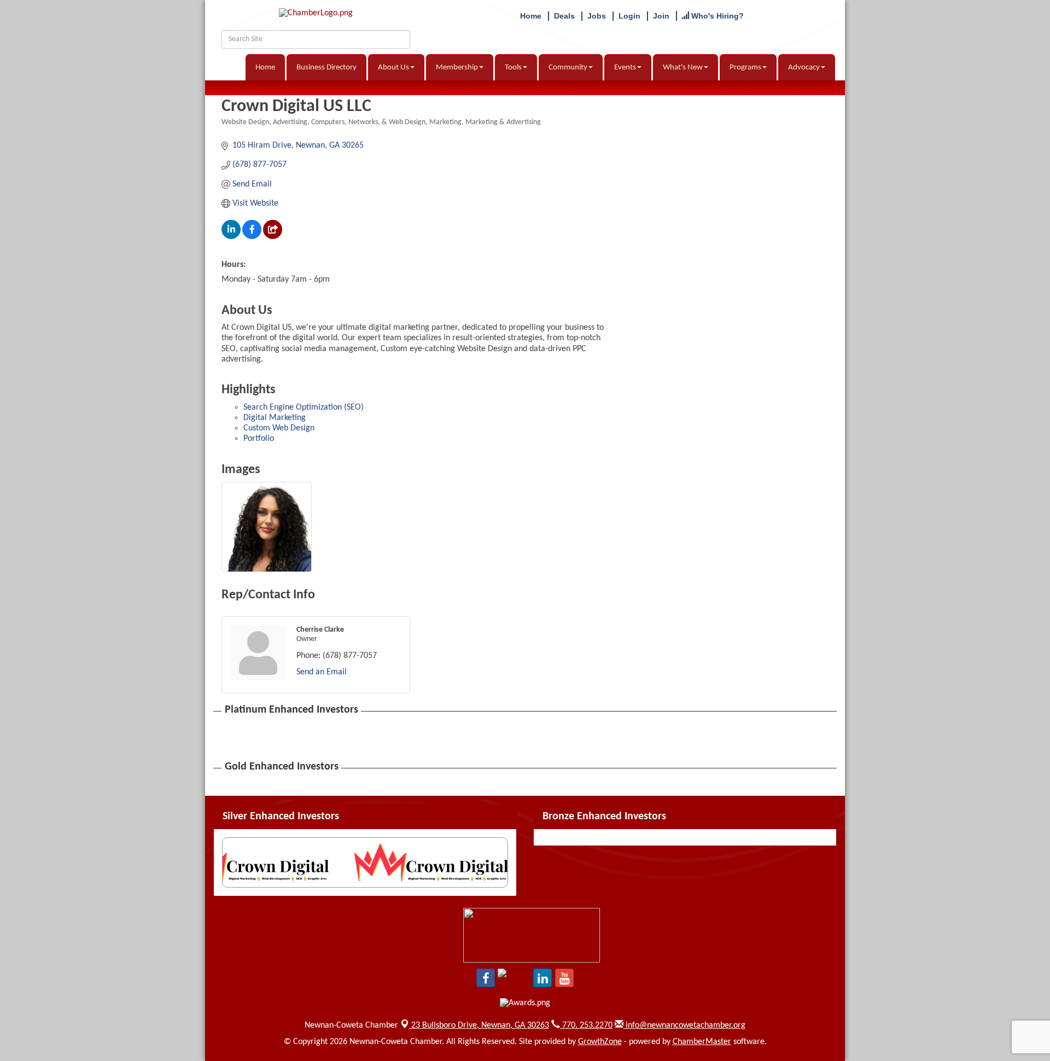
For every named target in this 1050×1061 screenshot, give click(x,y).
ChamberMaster (702, 1041)
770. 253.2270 (586, 1025)
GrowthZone (600, 1041)
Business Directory (326, 67)
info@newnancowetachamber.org (684, 1025)
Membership (457, 67)
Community (568, 67)
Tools (513, 67)
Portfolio (258, 438)
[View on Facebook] (251, 236)
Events (625, 67)
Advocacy (804, 67)
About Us (393, 67)
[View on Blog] (272, 236)
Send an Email (321, 672)
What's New (683, 67)
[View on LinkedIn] (231, 236)
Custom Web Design (278, 428)
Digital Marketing (274, 417)
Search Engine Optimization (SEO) (303, 407)
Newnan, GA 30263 (480, 1025)
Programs (745, 67)
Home (265, 67)
